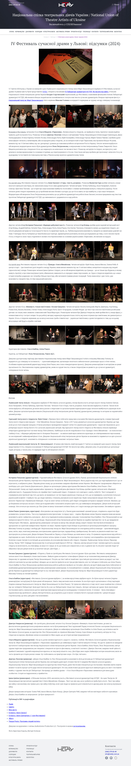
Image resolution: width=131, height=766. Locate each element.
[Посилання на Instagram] (111, 758)
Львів (11, 704)
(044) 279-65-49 (14, 5)
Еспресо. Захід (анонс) (18, 713)
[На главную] (65, 7)
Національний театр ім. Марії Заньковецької (26, 100)
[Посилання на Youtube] (115, 758)
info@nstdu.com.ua (112, 754)
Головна (46, 37)
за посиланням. (79, 726)
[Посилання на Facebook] (106, 758)
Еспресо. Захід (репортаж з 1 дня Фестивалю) (27, 716)
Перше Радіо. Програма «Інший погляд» (24, 721)
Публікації (53, 37)
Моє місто (13, 710)
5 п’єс (45, 92)
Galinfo (11, 707)
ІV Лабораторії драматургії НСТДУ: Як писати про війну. (87, 92)
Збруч (11, 718)
